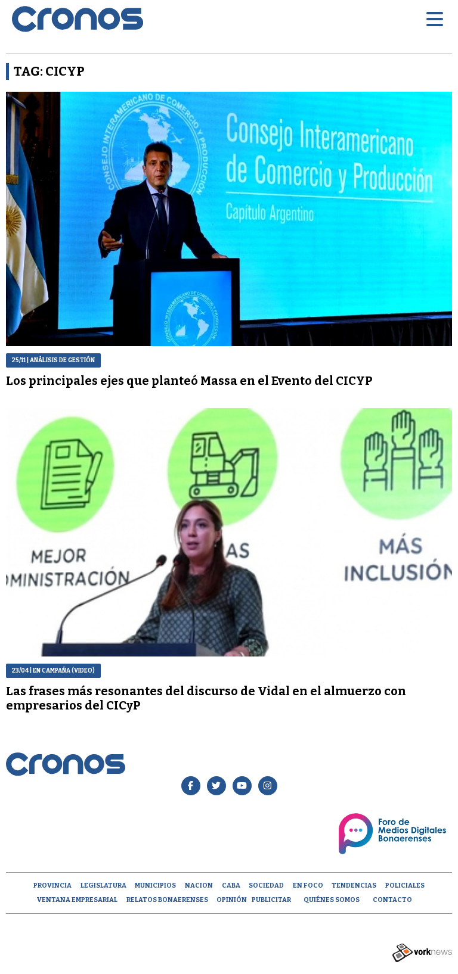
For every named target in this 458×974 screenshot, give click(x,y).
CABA (231, 885)
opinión (231, 900)
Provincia (52, 885)
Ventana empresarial (77, 900)
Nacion (199, 885)
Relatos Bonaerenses (167, 900)
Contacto (392, 900)
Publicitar (271, 900)
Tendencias (354, 885)
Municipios (155, 885)
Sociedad (266, 885)
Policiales (405, 885)
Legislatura (103, 885)
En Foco (308, 885)
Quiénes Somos (332, 900)
